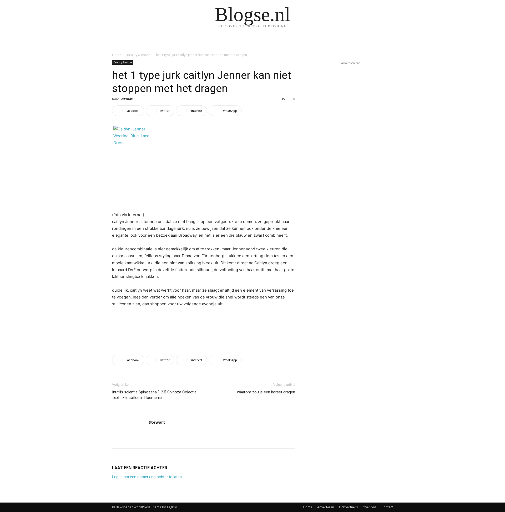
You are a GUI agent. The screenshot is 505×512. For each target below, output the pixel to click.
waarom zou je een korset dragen (266, 392)
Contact (387, 507)
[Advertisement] (203, 322)
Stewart (126, 99)
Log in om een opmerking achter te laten (147, 476)
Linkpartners (348, 507)
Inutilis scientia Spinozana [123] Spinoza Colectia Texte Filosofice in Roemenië (154, 395)
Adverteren (325, 507)
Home (116, 55)
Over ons (369, 507)
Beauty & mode (138, 55)
